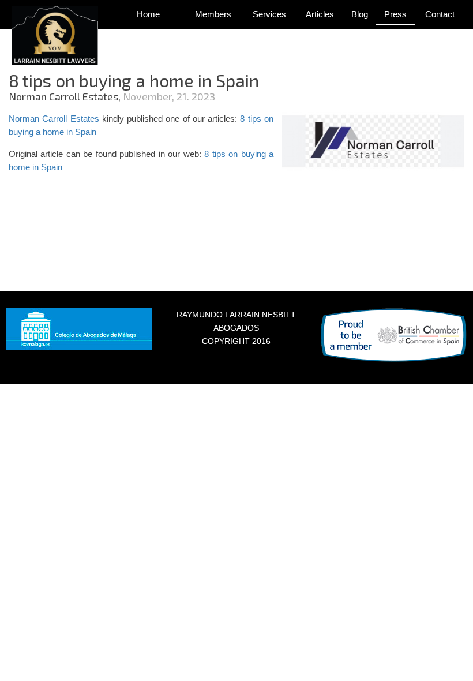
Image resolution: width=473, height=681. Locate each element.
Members (213, 14)
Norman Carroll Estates (54, 119)
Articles (320, 14)
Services (269, 14)
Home (148, 14)
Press (395, 14)
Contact (440, 14)
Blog (359, 14)
